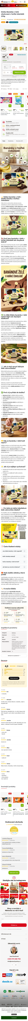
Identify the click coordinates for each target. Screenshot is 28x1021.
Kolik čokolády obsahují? (14, 556)
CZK (20, 1)
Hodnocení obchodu (14, 822)
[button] (10, 105)
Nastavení (14, 1014)
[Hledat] (9, 5)
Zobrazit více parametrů (13, 655)
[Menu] (2, 5)
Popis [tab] (4, 141)
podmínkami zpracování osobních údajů (14, 929)
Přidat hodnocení (14, 678)
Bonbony (14, 632)
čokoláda (14, 639)
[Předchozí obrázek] (1, 35)
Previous (1, 100)
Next (27, 100)
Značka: (15, 88)
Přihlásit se (14, 925)
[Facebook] (12, 964)
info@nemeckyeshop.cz (14, 961)
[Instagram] (15, 964)
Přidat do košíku (19, 72)
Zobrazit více (14, 872)
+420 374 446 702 (14, 959)
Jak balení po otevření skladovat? (14, 567)
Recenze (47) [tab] (19, 141)
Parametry (10, 141)
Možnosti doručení (21, 54)
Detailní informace (5, 86)
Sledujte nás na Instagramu (14, 880)
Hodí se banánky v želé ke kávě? (14, 562)
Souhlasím (14, 1017)
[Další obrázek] (26, 35)
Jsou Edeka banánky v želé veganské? (14, 551)
